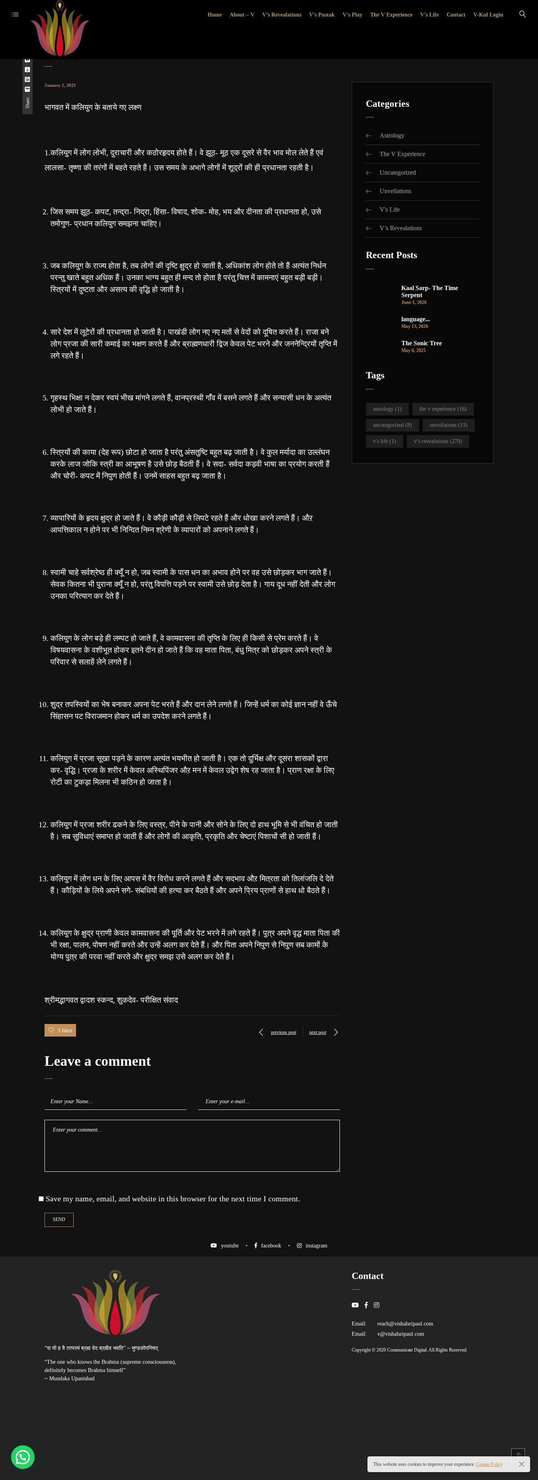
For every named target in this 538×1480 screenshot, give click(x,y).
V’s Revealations (401, 228)
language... (415, 319)
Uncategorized (398, 172)
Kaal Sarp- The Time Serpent (429, 291)
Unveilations (395, 191)
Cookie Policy (489, 1464)
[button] (23, 1457)
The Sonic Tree (421, 343)
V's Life (390, 209)
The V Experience (402, 154)
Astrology (392, 135)
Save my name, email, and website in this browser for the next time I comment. (173, 1198)
